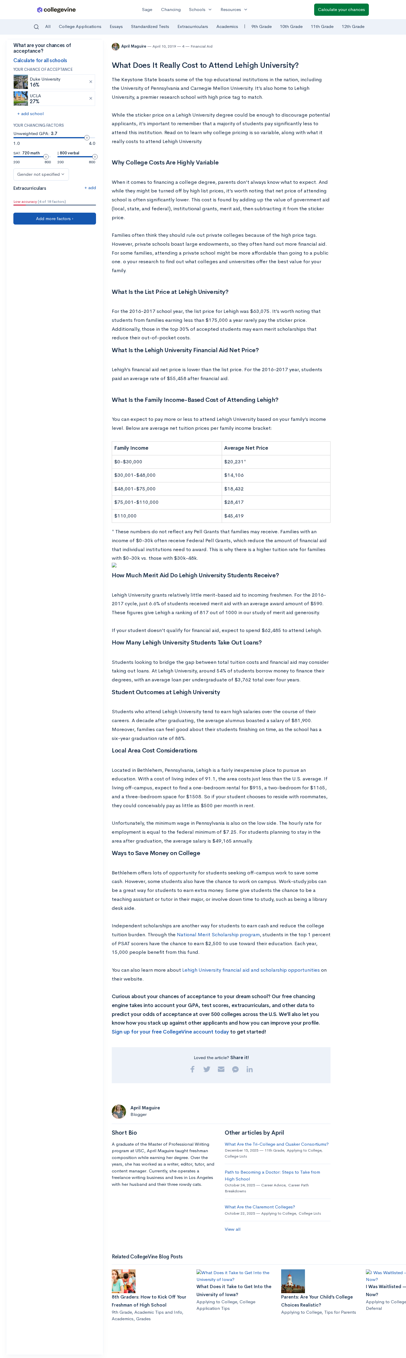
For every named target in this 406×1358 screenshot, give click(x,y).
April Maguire (134, 46)
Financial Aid (202, 46)
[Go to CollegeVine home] (56, 9)
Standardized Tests (150, 26)
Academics (227, 26)
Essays (116, 26)
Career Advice (273, 1185)
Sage (147, 9)
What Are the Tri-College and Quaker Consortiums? (277, 1144)
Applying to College (304, 1150)
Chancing (171, 9)
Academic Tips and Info (158, 1312)
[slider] (86, 137)
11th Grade (322, 26)
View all (232, 1229)
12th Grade (353, 26)
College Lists (236, 1156)
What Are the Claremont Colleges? (260, 1207)
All (48, 26)
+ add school (30, 113)
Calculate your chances (341, 9)
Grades (143, 1318)
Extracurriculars (192, 26)
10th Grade (291, 26)
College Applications (80, 26)
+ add (90, 187)
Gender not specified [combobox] (38, 174)
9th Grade (261, 26)
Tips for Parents (340, 1312)
